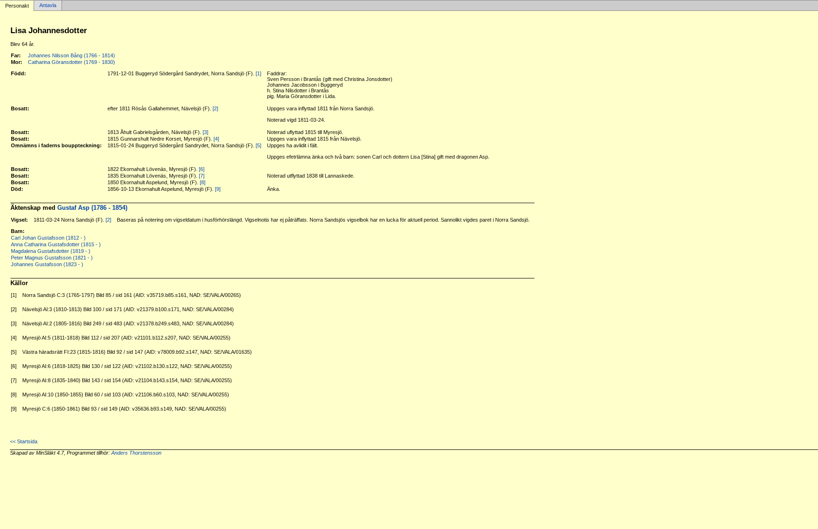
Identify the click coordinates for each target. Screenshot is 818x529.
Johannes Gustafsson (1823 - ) (47, 264)
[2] (215, 108)
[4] (216, 139)
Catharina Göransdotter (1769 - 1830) (71, 62)
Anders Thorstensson (136, 453)
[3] (205, 132)
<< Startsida (23, 441)
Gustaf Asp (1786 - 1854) (92, 207)
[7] (201, 176)
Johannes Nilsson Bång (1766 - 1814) (71, 55)
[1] (258, 73)
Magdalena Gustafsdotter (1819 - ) (50, 251)
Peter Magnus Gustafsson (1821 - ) (52, 257)
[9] (218, 189)
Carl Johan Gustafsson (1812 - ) (48, 238)
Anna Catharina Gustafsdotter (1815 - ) (56, 244)
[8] (202, 182)
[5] (258, 145)
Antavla (47, 6)
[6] (201, 169)
